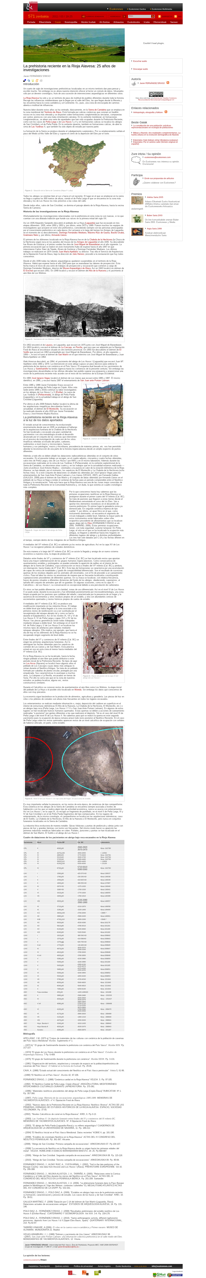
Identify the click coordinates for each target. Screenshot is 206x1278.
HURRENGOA (115, 16)
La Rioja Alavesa (31, 98)
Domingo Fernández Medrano (72, 232)
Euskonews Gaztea (137, 9)
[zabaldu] (29, 81)
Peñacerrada (44, 394)
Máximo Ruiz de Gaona (99, 232)
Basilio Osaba (117, 232)
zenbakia (38, 16)
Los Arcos (31, 663)
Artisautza (118, 22)
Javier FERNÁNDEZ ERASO (152, 83)
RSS (180, 16)
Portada (31, 22)
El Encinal (28, 270)
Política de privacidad (83, 1266)
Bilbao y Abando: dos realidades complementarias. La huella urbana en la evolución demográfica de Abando (155, 134)
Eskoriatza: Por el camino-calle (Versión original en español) (154, 143)
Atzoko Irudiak (88, 22)
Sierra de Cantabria (97, 110)
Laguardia (90, 223)
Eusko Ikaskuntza (123, 1266)
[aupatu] (33, 81)
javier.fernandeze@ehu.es (68, 1247)
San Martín (63, 354)
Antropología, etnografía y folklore (148, 112)
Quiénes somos (62, 1266)
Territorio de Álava (52, 112)
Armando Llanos (59, 235)
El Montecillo (53, 409)
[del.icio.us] (24, 81)
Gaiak (58, 22)
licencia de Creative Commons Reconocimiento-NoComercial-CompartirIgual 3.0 (157, 99)
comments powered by (35, 1260)
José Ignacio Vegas (41, 378)
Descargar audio (140, 69)
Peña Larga (51, 122)
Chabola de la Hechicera (100, 239)
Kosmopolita (71, 22)
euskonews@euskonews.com (158, 157)
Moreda (78, 689)
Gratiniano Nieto (30, 235)
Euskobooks (133, 22)
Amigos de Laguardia (87, 242)
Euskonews (116, 9)
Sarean (174, 22)
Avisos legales (104, 1266)
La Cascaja (66, 347)
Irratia (147, 22)
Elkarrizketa (45, 22)
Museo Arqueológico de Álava (77, 268)
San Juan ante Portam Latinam (94, 380)
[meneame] (37, 81)
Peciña (79, 347)
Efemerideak (160, 22)
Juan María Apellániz (68, 251)
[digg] (41, 81)
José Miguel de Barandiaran (87, 244)
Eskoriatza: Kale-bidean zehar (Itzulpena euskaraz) (155, 140)
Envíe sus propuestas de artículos (159, 178)
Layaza (49, 345)
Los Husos (67, 122)
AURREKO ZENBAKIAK (95, 16)
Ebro (90, 523)
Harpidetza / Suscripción (39, 1266)
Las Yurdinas (37, 126)
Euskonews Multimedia (162, 9)
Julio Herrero (78, 254)
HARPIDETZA (167, 16)
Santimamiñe (42, 368)
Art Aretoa (104, 22)
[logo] (32, 9)
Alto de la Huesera (97, 270)
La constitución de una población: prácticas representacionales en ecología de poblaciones (152, 126)
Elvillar (59, 392)
